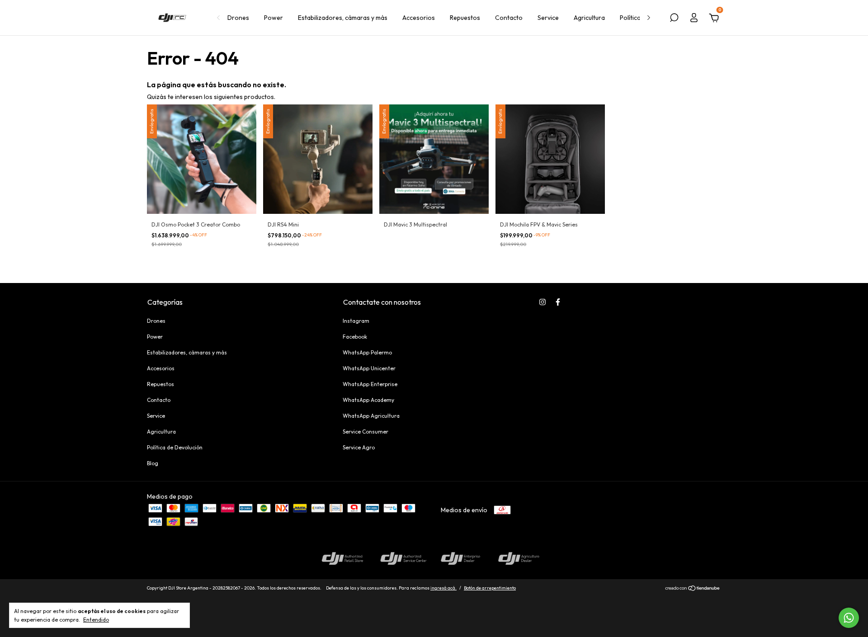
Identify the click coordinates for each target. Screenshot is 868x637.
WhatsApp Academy (368, 399)
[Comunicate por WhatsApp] (849, 618)
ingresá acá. (443, 588)
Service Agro (359, 447)
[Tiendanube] (693, 589)
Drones (238, 18)
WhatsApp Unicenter (369, 368)
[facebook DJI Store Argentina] (557, 302)
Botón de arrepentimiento (490, 588)
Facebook (355, 336)
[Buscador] (674, 19)
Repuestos (465, 18)
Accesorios (418, 18)
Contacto (509, 18)
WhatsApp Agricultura (371, 415)
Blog (152, 463)
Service (548, 18)
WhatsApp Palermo (367, 352)
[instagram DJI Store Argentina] (542, 302)
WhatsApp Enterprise (370, 384)
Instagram (356, 320)
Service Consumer (365, 431)
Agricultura (589, 18)
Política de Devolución (175, 447)
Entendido (96, 619)
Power (273, 18)
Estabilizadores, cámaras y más (342, 18)
